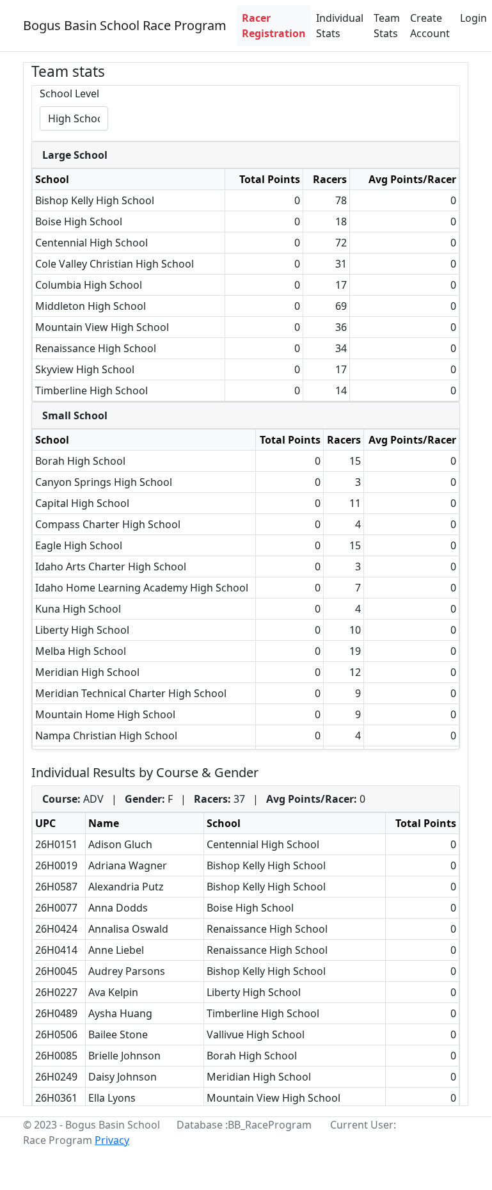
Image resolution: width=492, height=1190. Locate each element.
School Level (69, 93)
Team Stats (387, 25)
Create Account (430, 25)
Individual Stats (339, 25)
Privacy (112, 1140)
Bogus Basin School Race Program (124, 25)
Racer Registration (274, 25)
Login (473, 18)
